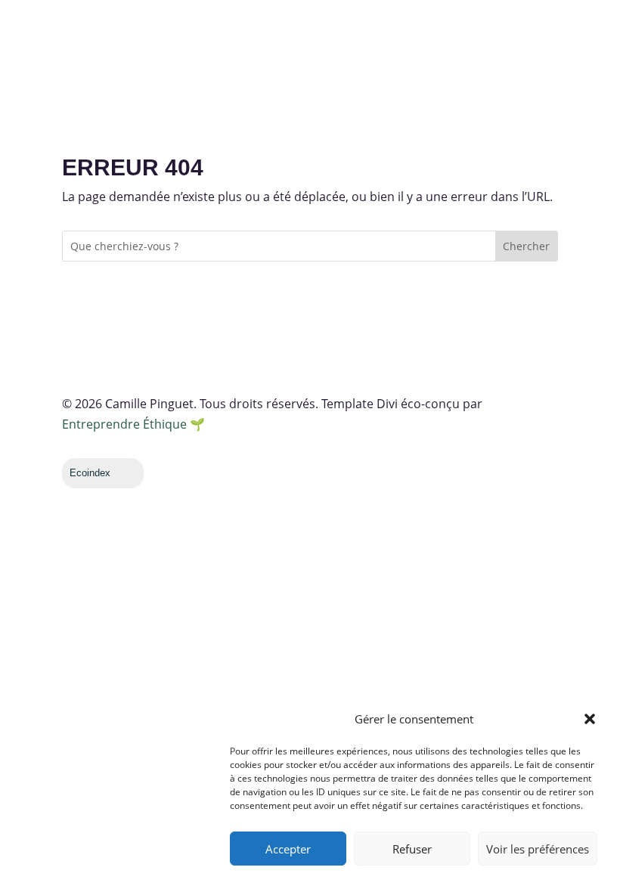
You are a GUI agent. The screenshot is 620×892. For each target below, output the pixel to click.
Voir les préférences (537, 848)
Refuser (412, 848)
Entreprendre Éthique (124, 424)
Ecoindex (90, 473)
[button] (589, 718)
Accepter (288, 848)
